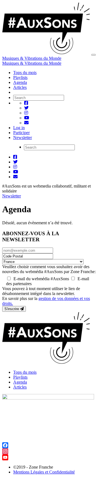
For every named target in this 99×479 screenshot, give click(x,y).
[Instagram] (49, 451)
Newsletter (22, 137)
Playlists (20, 77)
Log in (19, 127)
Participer (21, 132)
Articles (20, 87)
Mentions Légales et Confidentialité (44, 472)
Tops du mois (25, 72)
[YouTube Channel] (49, 457)
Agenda (20, 82)
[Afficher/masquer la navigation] (93, 55)
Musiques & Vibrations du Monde (31, 58)
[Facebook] (49, 445)
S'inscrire (12, 309)
